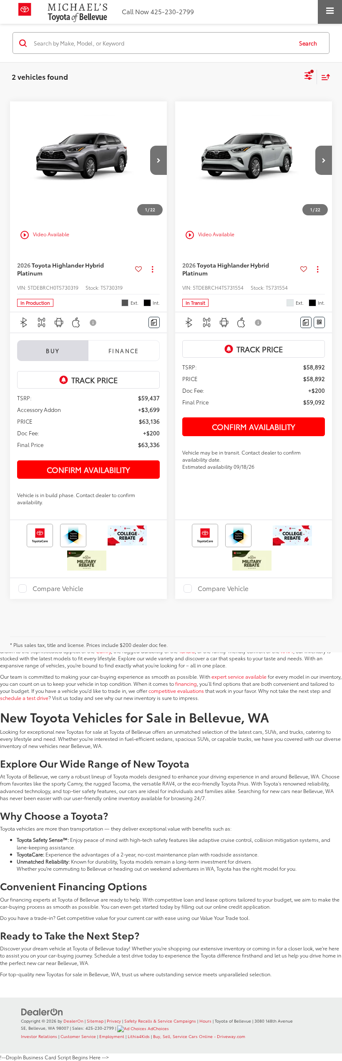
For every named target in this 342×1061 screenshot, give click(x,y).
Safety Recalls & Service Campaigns (160, 1021)
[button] (158, 160)
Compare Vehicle (58, 588)
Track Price (94, 379)
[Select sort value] (323, 77)
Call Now (135, 11)
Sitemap (95, 1021)
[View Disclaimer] (94, 322)
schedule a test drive (24, 697)
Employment (111, 1036)
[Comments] (154, 322)
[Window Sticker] (319, 322)
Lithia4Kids (139, 1036)
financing (186, 683)
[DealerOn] (42, 1011)
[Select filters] (308, 76)
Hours (205, 1021)
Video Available (44, 235)
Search (308, 43)
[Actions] (152, 269)
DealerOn (73, 1021)
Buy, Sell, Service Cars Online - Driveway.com (199, 1036)
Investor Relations (39, 1036)
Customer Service (78, 1036)
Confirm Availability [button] (88, 469)
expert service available (239, 676)
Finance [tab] (123, 350)
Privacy (114, 1021)
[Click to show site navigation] (330, 12)
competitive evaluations (176, 690)
